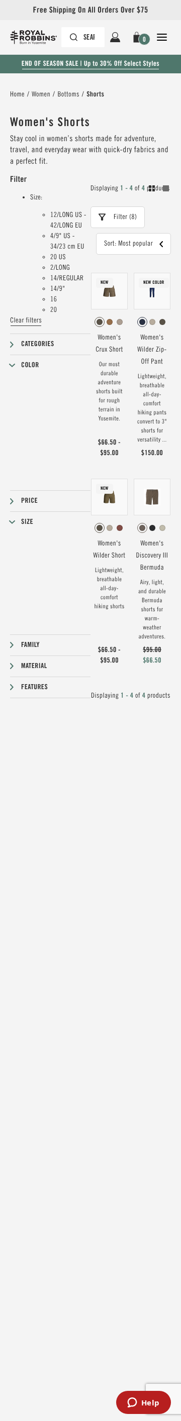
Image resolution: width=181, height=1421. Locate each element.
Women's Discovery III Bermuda (152, 555)
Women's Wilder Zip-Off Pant (151, 350)
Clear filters (26, 320)
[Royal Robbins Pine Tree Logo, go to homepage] (38, 37)
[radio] (100, 322)
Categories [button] (37, 344)
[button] (138, 37)
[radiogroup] (109, 322)
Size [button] (27, 522)
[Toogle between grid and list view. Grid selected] (159, 190)
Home (17, 94)
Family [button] (30, 645)
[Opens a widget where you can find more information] (143, 1403)
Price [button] (29, 501)
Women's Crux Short (109, 344)
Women (41, 94)
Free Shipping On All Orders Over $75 (90, 10)
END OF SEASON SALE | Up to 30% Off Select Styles (90, 64)
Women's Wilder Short (109, 549)
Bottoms (68, 94)
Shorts (95, 94)
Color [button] (30, 365)
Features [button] (34, 687)
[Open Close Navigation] (162, 37)
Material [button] (34, 666)
